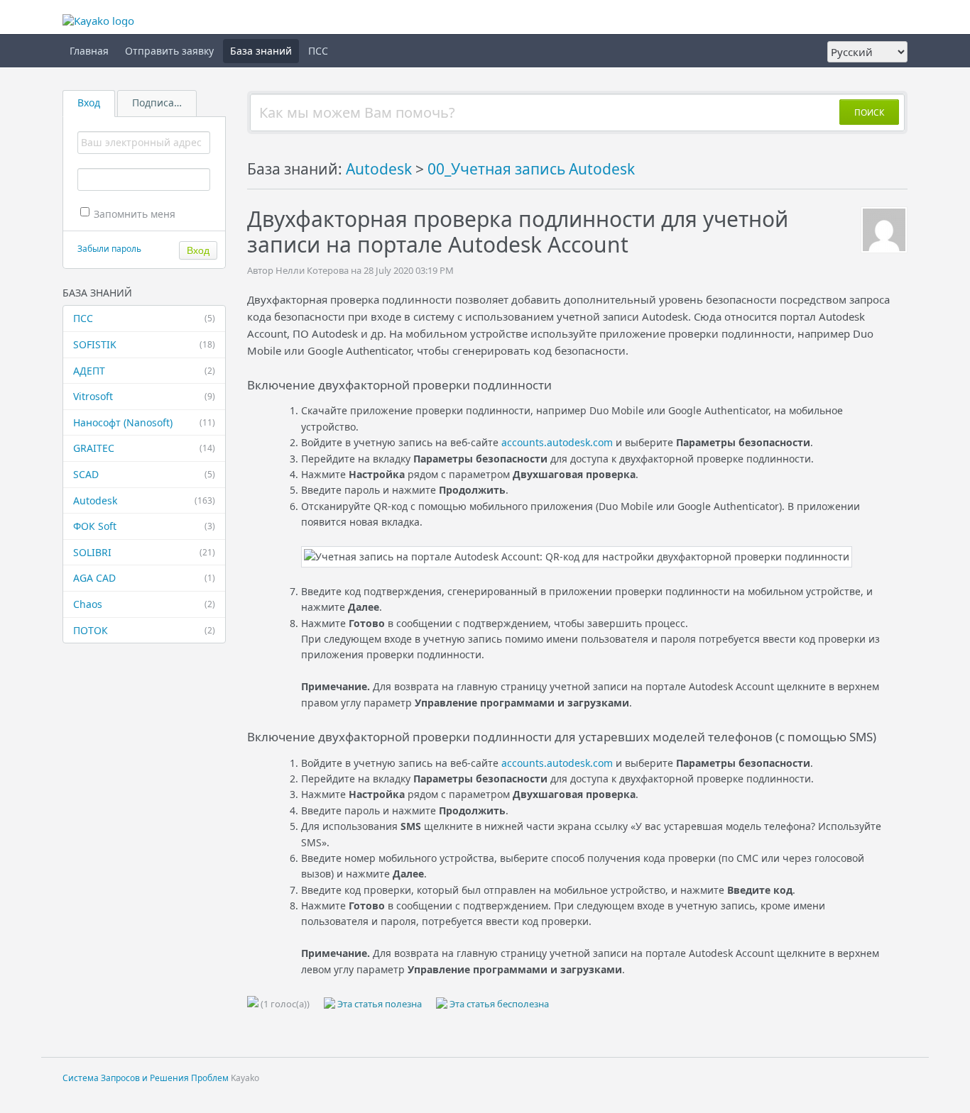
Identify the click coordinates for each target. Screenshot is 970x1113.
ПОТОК (144, 630)
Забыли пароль (109, 249)
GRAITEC (144, 448)
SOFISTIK (144, 344)
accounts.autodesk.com (557, 442)
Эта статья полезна (378, 1003)
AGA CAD (144, 578)
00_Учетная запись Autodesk (531, 169)
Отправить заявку (169, 50)
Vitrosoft (144, 396)
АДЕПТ (144, 370)
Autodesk (144, 500)
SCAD (144, 474)
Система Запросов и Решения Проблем (145, 1078)
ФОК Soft (144, 526)
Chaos (144, 604)
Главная (89, 50)
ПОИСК (869, 112)
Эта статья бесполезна (498, 1003)
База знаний (261, 50)
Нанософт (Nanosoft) (144, 422)
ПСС (318, 50)
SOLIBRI (144, 552)
